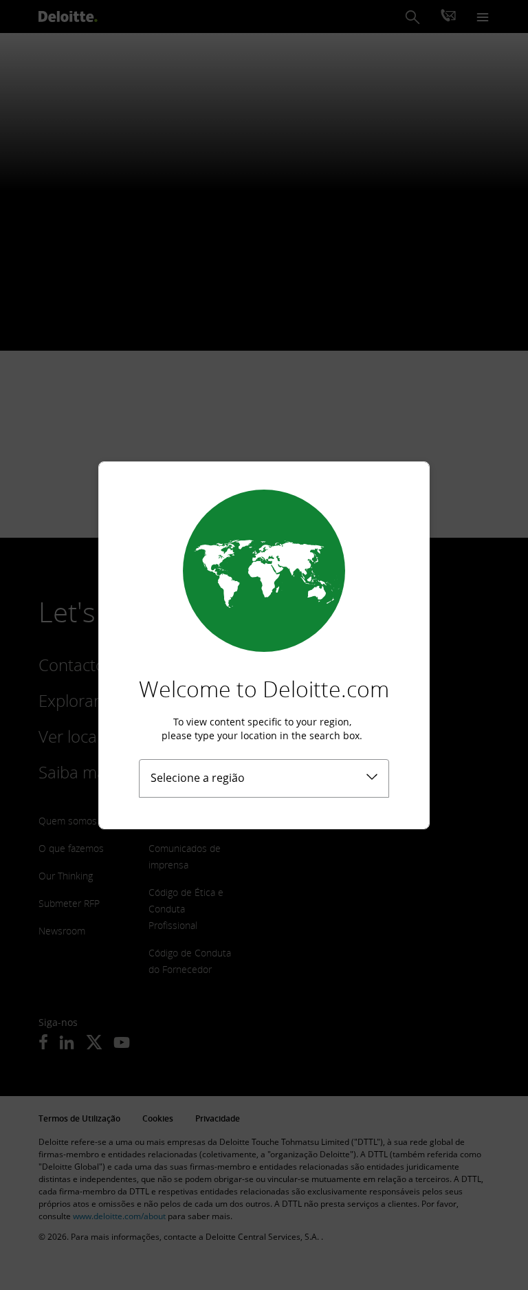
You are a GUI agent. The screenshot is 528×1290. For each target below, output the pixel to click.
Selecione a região (198, 777)
